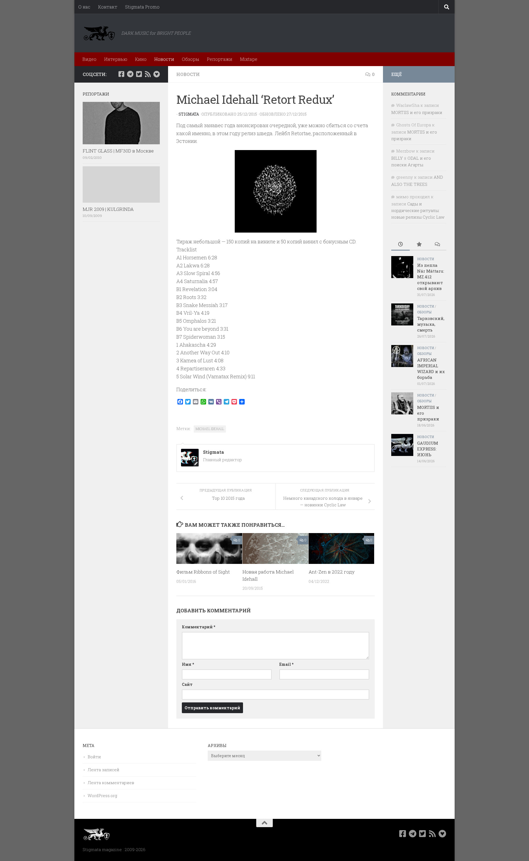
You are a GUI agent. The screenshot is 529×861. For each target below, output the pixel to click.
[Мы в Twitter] (139, 74)
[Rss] (147, 74)
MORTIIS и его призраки (416, 112)
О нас (84, 7)
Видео (89, 59)
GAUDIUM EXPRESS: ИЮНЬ (427, 448)
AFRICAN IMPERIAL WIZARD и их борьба (431, 368)
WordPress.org (102, 795)
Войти (94, 756)
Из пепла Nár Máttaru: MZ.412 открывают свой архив (430, 276)
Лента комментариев (111, 782)
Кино (141, 59)
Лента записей (103, 769)
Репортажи (219, 59)
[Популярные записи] (419, 245)
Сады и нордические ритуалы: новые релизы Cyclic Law (417, 210)
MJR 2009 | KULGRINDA (108, 209)
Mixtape (248, 59)
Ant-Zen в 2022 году (332, 572)
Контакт (107, 7)
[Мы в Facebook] (121, 74)
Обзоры (190, 59)
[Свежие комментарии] (437, 245)
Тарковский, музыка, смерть (430, 324)
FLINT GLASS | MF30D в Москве (118, 151)
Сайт (187, 684)
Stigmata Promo (142, 7)
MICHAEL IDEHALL (210, 429)
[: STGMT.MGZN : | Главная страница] (99, 33)
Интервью (115, 59)
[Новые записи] (400, 245)
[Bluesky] (156, 74)
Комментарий (198, 626)
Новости (164, 59)
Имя (188, 664)
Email (286, 664)
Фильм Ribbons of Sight (203, 572)
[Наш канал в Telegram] (130, 74)
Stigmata (189, 114)
